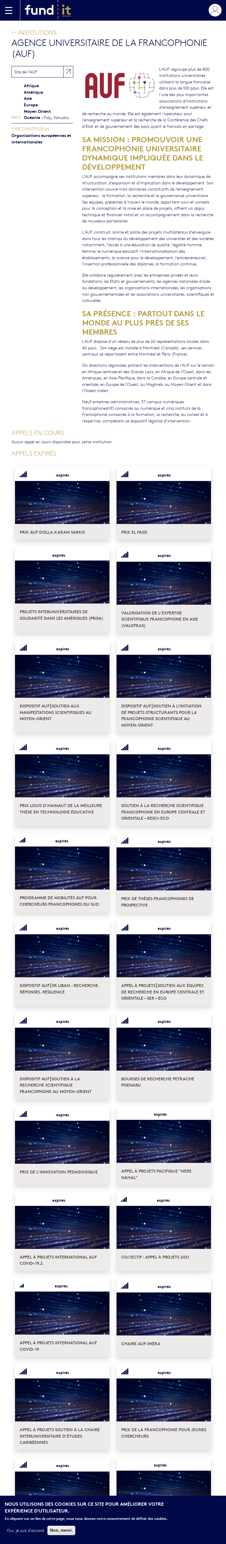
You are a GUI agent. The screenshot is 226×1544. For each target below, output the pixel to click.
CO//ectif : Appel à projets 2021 (155, 1257)
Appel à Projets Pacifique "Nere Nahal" (156, 1174)
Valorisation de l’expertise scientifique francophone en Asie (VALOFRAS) (159, 618)
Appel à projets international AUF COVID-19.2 (58, 1260)
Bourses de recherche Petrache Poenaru (157, 1081)
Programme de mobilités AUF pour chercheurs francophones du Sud (59, 900)
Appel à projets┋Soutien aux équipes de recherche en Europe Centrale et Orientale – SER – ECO (162, 991)
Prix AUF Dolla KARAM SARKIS (52, 532)
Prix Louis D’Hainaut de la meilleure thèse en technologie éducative (61, 808)
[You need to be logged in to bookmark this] (101, 475)
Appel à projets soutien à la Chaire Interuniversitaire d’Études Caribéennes (60, 1435)
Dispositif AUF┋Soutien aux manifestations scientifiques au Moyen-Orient (56, 711)
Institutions (36, 32)
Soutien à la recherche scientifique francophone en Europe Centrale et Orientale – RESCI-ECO (163, 811)
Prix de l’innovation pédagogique (59, 1171)
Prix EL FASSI (134, 532)
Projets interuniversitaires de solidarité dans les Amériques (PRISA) (61, 614)
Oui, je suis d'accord (25, 1530)
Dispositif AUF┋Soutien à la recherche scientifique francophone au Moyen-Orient (56, 1084)
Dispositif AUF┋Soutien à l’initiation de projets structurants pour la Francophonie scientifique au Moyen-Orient (161, 715)
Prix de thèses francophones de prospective (157, 901)
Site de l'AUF (25, 72)
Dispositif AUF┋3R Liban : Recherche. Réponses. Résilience (59, 988)
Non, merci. (61, 1530)
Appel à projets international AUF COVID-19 (58, 1345)
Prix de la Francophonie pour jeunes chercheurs (163, 1432)
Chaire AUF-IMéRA (140, 1343)
